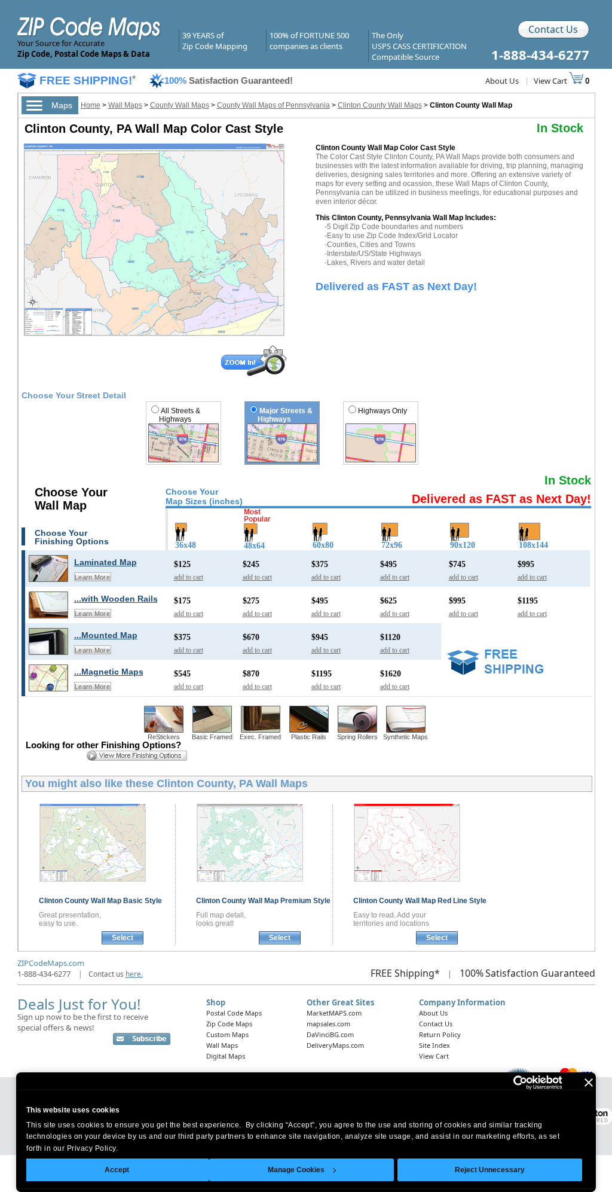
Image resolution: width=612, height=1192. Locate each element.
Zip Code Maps (229, 1023)
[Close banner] (589, 1082)
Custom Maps (227, 1034)
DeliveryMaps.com (335, 1045)
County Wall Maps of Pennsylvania (273, 105)
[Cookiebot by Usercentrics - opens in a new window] (510, 1082)
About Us (502, 80)
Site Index (434, 1045)
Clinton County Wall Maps (380, 105)
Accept (117, 1170)
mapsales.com (328, 1023)
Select (122, 938)
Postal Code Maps (234, 1012)
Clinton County (100, 901)
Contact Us (553, 29)
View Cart (551, 80)
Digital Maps (225, 1055)
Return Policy (440, 1034)
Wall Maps (125, 105)
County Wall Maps (179, 105)
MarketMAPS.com (334, 1012)
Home (90, 105)
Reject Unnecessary (490, 1170)
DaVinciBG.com (330, 1034)
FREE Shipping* (405, 973)
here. (134, 974)
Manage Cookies (296, 1170)
